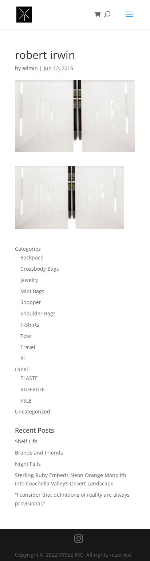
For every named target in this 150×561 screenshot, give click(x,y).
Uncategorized (32, 411)
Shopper (30, 302)
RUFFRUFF (32, 389)
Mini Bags (32, 291)
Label (21, 369)
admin (30, 68)
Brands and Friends (39, 452)
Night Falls (28, 463)
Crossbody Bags (39, 268)
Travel (27, 347)
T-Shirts (29, 324)
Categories (28, 248)
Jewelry (29, 280)
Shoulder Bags (38, 313)
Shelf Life (26, 441)
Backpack (31, 257)
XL (23, 358)
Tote (25, 335)
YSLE (26, 400)
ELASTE (29, 378)
